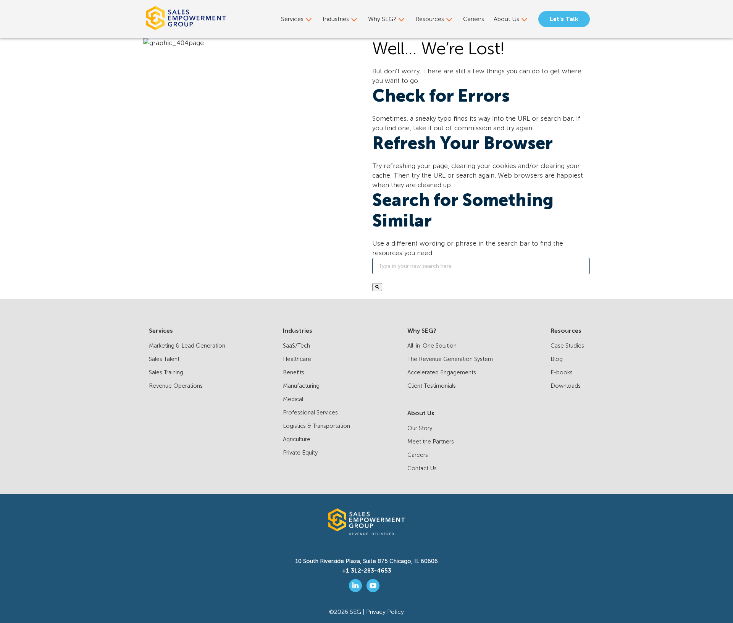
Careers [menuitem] (473, 19)
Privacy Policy (385, 611)
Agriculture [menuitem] (296, 439)
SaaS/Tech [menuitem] (296, 345)
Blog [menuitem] (557, 359)
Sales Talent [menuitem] (164, 359)
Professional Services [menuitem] (310, 412)
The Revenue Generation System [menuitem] (450, 359)
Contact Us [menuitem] (422, 468)
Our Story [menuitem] (419, 428)
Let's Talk (564, 19)
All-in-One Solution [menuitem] (432, 345)
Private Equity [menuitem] (300, 452)
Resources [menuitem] (429, 19)
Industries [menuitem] (336, 19)
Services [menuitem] (292, 19)
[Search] (377, 287)
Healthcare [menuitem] (297, 359)
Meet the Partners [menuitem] (430, 441)
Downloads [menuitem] (566, 385)
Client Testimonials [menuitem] (431, 385)
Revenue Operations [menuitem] (176, 385)
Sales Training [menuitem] (166, 372)
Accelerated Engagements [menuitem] (441, 372)
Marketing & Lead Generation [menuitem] (187, 345)
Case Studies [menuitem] (567, 345)
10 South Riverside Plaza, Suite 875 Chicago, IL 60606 (366, 561)
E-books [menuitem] (562, 372)
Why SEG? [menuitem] (382, 19)
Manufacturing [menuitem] (301, 385)
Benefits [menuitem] (293, 372)
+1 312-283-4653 (366, 570)
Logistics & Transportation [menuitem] (316, 425)
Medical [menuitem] (293, 399)
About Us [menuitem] (506, 19)
